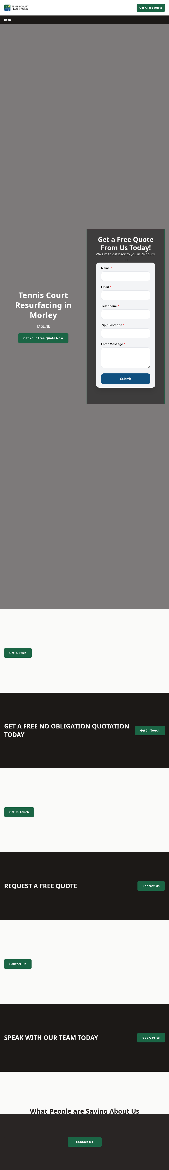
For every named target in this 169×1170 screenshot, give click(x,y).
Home (7, 19)
